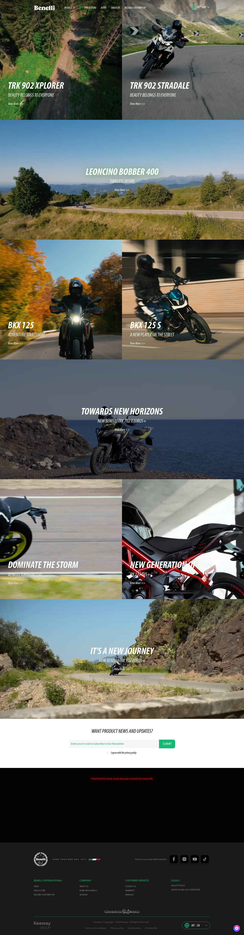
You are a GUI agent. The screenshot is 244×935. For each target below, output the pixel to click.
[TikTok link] (204, 859)
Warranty (129, 891)
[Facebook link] (173, 859)
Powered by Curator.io (218, 835)
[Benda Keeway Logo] (41, 859)
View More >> (15, 104)
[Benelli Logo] (49, 7)
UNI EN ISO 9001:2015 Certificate (185, 890)
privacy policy (130, 752)
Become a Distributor (135, 7)
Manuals (129, 895)
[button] (200, 7)
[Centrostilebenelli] (122, 911)
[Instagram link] (184, 859)
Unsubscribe (151, 928)
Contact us (130, 887)
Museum (83, 895)
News (103, 7)
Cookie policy (134, 928)
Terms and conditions (96, 928)
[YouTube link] (194, 859)
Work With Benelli (88, 891)
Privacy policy (117, 928)
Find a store (90, 7)
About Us (115, 7)
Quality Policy (178, 886)
